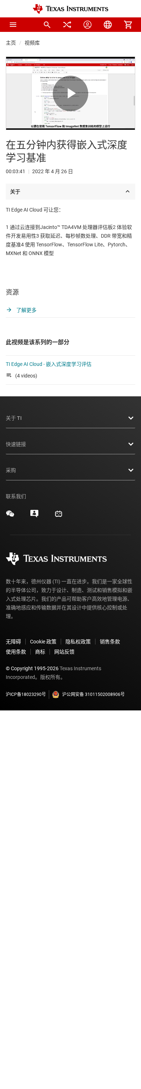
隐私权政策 (78, 641)
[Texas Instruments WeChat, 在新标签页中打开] (10, 516)
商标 (40, 652)
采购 (11, 470)
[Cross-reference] (67, 24)
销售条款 (110, 641)
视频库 (32, 43)
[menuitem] (47, 24)
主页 (11, 43)
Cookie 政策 (43, 641)
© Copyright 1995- (32, 668)
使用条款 (16, 652)
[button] (13, 24)
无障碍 (13, 641)
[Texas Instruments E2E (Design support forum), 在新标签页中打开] (34, 516)
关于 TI (14, 418)
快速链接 (16, 444)
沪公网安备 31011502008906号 (93, 694)
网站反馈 (64, 652)
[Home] (70, 9)
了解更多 (26, 310)
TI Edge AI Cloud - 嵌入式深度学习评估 (48, 364)
